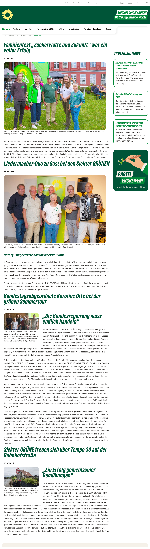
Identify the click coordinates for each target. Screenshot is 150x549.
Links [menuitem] (143, 3)
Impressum (98, 3)
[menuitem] (68, 3)
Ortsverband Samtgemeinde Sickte (18, 36)
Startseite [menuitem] (6, 29)
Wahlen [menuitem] (62, 29)
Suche (90, 3)
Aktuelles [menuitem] (28, 29)
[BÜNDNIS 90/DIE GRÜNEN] (7, 15)
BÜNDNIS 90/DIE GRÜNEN (132, 13)
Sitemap (83, 3)
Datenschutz (108, 3)
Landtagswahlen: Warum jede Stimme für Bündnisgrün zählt (129, 124)
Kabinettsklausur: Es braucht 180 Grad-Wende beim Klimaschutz (129, 65)
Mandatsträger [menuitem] (74, 29)
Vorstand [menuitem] (16, 29)
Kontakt (76, 3)
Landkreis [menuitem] (97, 29)
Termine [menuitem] (87, 29)
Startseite (68, 3)
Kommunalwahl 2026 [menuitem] (45, 29)
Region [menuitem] (108, 29)
